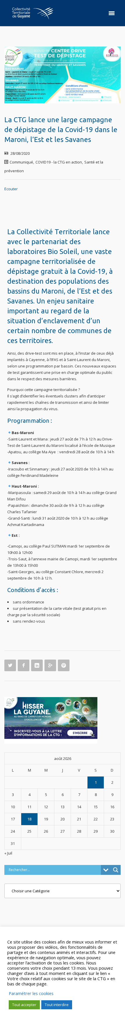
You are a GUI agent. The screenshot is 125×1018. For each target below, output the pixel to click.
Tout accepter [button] (24, 1004)
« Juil (8, 853)
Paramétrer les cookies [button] (31, 993)
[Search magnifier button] (116, 870)
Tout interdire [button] (57, 1004)
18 (29, 819)
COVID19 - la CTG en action (58, 162)
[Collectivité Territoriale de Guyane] (32, 13)
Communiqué (21, 162)
